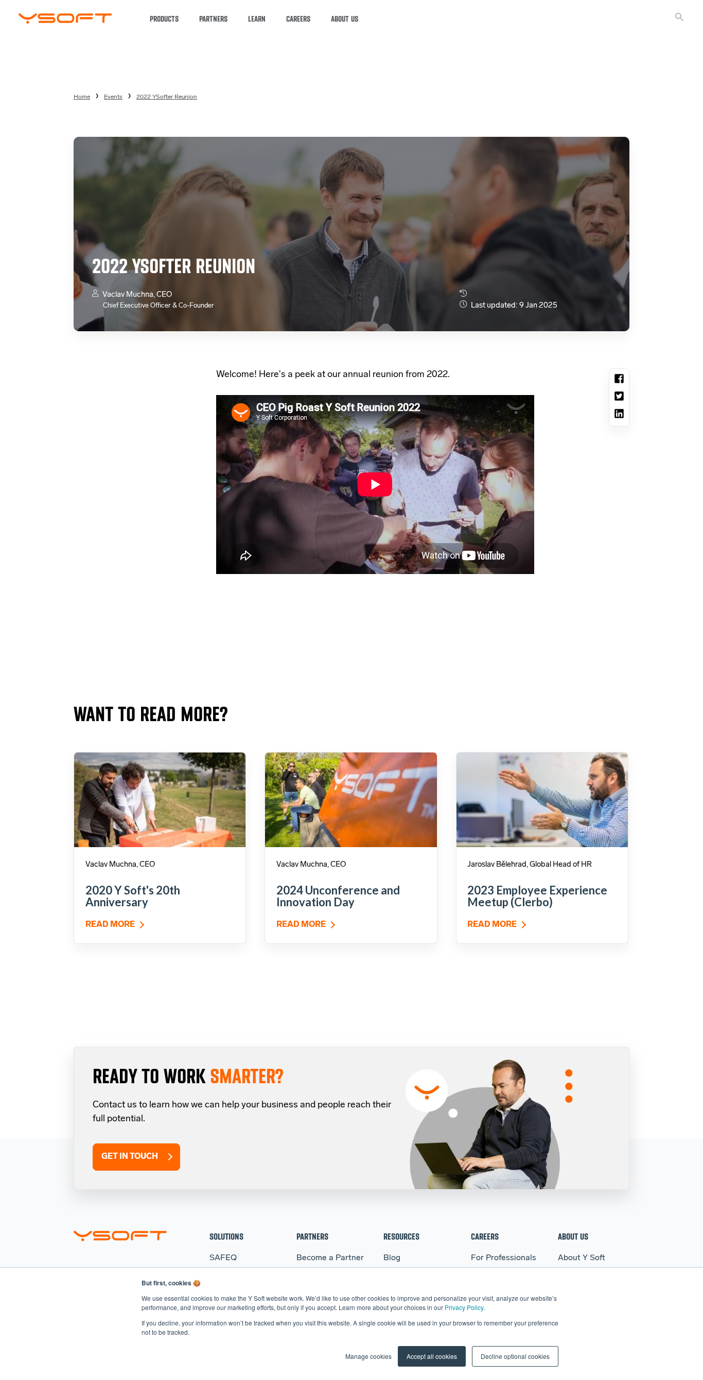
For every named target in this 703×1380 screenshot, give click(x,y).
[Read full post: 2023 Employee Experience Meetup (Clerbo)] (542, 799)
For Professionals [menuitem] (503, 1258)
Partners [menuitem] (312, 1236)
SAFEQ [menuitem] (223, 1258)
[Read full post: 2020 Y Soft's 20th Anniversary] (159, 799)
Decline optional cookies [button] (515, 1356)
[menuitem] (166, 97)
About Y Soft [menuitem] (581, 1258)
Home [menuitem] (82, 97)
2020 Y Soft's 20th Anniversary (132, 896)
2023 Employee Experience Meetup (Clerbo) (537, 896)
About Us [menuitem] (573, 1236)
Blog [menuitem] (391, 1258)
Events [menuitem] (113, 97)
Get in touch (129, 1157)
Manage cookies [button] (368, 1356)
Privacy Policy (464, 1307)
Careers (298, 19)
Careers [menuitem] (485, 1236)
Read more (110, 925)
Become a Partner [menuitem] (330, 1258)
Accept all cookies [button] (432, 1356)
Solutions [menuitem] (226, 1236)
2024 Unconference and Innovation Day (338, 896)
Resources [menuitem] (401, 1236)
